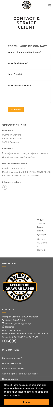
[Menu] (4, 4)
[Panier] (49, 5)
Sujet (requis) (15, 74)
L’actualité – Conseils (13, 368)
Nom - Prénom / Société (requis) (24, 52)
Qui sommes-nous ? (12, 358)
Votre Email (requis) (18, 63)
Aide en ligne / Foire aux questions (20, 373)
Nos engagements (11, 363)
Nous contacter (10, 379)
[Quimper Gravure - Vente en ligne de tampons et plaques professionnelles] (26, 5)
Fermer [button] (26, 402)
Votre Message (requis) (20, 85)
